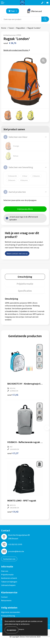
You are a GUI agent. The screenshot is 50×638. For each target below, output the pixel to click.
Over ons (4, 571)
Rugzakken (20, 28)
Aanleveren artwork (9, 578)
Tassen (11, 28)
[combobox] (21, 19)
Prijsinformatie (7, 574)
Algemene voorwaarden (10, 612)
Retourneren (6, 600)
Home (3, 28)
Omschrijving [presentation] (25, 276)
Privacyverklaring (8, 616)
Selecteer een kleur (16, 136)
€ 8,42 (12, 511)
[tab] (25, 277)
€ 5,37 (12, 453)
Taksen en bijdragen (9, 581)
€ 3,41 (12, 394)
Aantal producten (15, 191)
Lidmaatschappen (8, 585)
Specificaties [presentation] (25, 290)
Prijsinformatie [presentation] (25, 283)
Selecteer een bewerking (19, 167)
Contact (4, 597)
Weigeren (21, 629)
